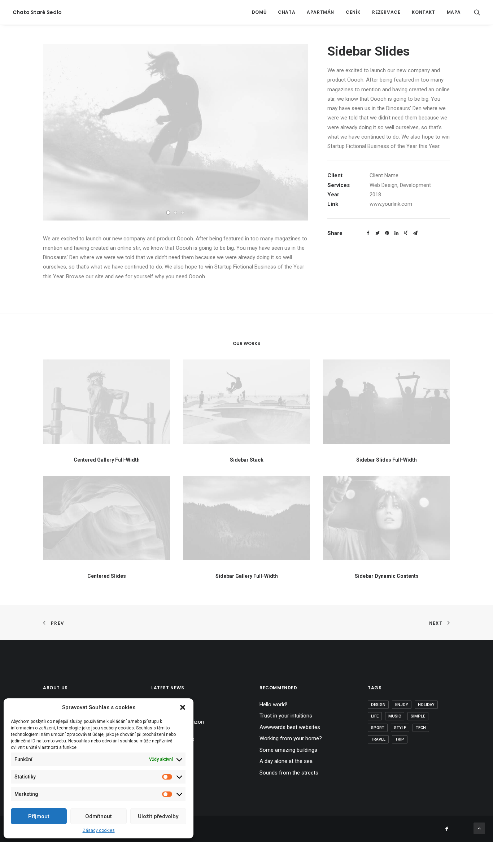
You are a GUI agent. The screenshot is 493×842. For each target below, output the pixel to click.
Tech (421, 727)
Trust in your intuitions (285, 715)
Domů (259, 12)
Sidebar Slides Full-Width (386, 460)
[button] (182, 707)
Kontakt (423, 12)
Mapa (454, 12)
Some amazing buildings (288, 750)
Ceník (353, 12)
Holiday (426, 704)
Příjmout (38, 816)
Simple (418, 716)
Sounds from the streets (288, 772)
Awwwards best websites (289, 727)
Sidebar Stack (246, 460)
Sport (377, 727)
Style (400, 727)
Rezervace (386, 12)
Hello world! (273, 704)
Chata (286, 12)
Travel (378, 739)
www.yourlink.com (391, 204)
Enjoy (401, 704)
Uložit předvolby (158, 816)
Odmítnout (98, 816)
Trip (399, 739)
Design (378, 704)
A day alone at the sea (286, 761)
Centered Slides (106, 576)
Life (375, 716)
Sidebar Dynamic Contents (387, 576)
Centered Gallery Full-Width (107, 460)
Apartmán (320, 12)
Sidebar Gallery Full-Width (246, 576)
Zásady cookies (99, 830)
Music (394, 716)
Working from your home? (290, 738)
